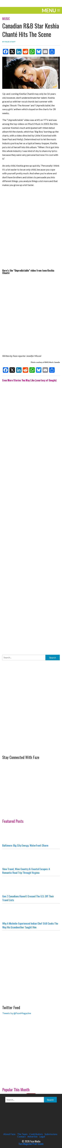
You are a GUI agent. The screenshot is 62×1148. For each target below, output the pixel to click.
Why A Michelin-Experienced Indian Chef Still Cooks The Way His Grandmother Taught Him (30, 925)
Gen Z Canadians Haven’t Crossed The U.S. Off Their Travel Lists (28, 898)
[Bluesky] (38, 51)
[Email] (45, 51)
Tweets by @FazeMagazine (16, 1013)
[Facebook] (5, 51)
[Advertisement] (31, 516)
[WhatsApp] (32, 51)
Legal (42, 1136)
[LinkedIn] (18, 51)
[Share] (52, 51)
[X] (12, 51)
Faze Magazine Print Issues (31, 1144)
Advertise (32, 1136)
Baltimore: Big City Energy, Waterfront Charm (25, 845)
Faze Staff (10, 42)
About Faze (9, 1134)
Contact (21, 1136)
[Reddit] (25, 51)
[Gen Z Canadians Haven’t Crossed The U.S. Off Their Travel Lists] (31, 885)
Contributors (36, 1134)
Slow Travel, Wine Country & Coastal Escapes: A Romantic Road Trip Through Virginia (26, 871)
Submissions (51, 1134)
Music (6, 18)
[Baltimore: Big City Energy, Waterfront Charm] (31, 834)
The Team (22, 1134)
